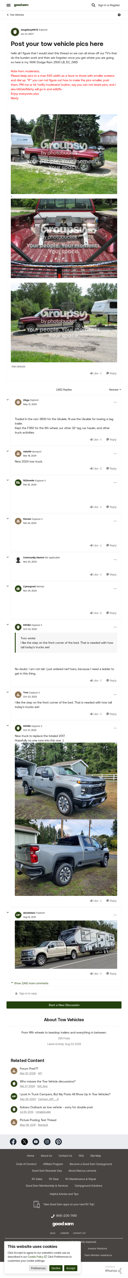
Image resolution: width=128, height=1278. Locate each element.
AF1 (40, 1073)
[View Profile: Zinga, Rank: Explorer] (18, 402)
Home (30, 1155)
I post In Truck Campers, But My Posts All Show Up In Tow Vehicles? (65, 1094)
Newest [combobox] (115, 390)
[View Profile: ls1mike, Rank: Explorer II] (18, 627)
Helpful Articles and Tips (64, 1193)
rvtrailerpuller (43, 1111)
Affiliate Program (53, 1163)
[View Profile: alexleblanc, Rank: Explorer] (18, 915)
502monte (28, 480)
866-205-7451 (66, 1215)
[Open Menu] (119, 14)
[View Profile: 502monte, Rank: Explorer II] (18, 482)
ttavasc (27, 519)
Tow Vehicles (17, 14)
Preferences (38, 1268)
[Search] (94, 5)
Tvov (25, 692)
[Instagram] (47, 1141)
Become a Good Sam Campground (91, 1163)
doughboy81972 (29, 29)
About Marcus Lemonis (82, 1170)
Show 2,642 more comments (31, 983)
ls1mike (27, 625)
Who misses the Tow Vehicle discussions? (48, 1081)
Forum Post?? (29, 1068)
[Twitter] (24, 1141)
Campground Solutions (88, 1185)
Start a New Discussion (64, 1005)
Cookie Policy (36, 1256)
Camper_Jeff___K (48, 1099)
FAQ (81, 1155)
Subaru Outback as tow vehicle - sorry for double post (56, 1107)
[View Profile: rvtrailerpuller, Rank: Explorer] (14, 1109)
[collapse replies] (8, 400)
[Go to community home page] (21, 5)
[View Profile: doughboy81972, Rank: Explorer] (15, 32)
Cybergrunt (29, 586)
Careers (64, 1233)
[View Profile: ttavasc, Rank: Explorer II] (18, 521)
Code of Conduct (26, 1163)
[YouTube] (36, 1141)
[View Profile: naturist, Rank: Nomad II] (18, 453)
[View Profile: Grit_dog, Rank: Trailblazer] (14, 1083)
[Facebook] (13, 1141)
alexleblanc (29, 913)
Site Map (95, 1155)
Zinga (26, 400)
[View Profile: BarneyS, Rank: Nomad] (14, 1122)
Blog (52, 1233)
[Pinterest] (58, 1141)
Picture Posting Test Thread (38, 1120)
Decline (56, 1268)
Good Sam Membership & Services (47, 1185)
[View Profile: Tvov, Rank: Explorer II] (18, 694)
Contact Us (65, 1155)
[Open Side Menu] (8, 5)
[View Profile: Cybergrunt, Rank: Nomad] (18, 588)
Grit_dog (42, 1086)
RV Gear (54, 1178)
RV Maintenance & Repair (81, 1178)
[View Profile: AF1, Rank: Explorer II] (14, 1070)
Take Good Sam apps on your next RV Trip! (68, 1204)
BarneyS (43, 1124)
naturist (27, 451)
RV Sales (37, 1178)
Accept (70, 1268)
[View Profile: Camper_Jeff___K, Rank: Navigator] (14, 1096)
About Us (46, 1155)
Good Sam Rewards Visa (47, 1170)
